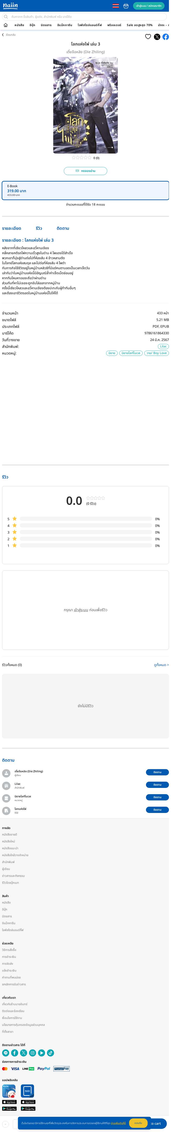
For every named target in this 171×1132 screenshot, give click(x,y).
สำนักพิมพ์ (8, 862)
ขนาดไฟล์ (9, 320)
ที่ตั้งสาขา (7, 1032)
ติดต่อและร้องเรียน (13, 1011)
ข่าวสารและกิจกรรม (13, 876)
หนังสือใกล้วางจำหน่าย (15, 855)
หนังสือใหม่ (8, 841)
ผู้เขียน (6, 869)
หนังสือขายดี (9, 834)
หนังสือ (19, 25)
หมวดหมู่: (9, 353)
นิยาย (111, 353)
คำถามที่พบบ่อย (11, 977)
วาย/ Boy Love (157, 353)
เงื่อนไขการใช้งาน (12, 1018)
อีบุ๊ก (32, 25)
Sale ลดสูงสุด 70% (140, 25)
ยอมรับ (138, 1123)
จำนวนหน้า (10, 313)
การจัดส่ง (7, 964)
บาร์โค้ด (8, 333)
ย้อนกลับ (11, 35)
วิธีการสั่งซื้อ (9, 950)
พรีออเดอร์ (114, 25)
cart (125, 5)
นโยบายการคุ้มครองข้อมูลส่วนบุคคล (23, 1025)
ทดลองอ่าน (88, 171)
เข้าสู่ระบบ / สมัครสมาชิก (148, 6)
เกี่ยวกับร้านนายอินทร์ (14, 1004)
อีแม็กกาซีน (64, 25)
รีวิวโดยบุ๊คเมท (10, 883)
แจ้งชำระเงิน (9, 970)
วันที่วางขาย (11, 340)
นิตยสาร (46, 25)
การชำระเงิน (9, 957)
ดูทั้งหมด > (161, 665)
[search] (5, 16)
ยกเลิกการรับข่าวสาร (14, 984)
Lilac (163, 346)
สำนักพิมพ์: (10, 347)
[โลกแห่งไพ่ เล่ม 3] (157, 37)
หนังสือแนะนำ (10, 848)
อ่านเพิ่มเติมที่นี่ (118, 1123)
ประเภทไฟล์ (10, 326)
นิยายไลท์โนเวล (131, 353)
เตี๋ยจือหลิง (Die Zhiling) (85, 52)
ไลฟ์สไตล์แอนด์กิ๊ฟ (90, 25)
